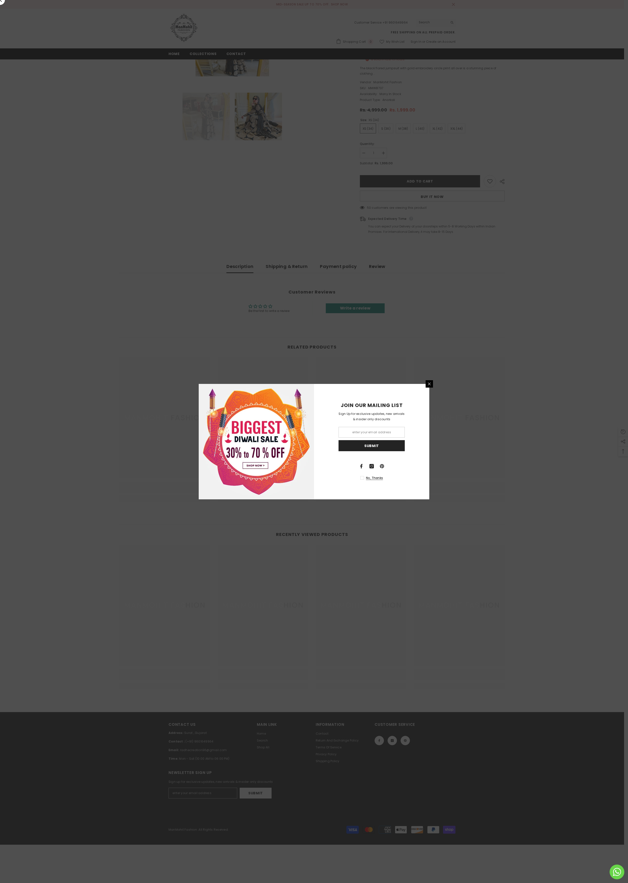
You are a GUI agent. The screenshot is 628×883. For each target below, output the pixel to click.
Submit (371, 445)
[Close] (429, 384)
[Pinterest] (382, 466)
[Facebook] (361, 466)
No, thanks (374, 478)
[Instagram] (371, 466)
